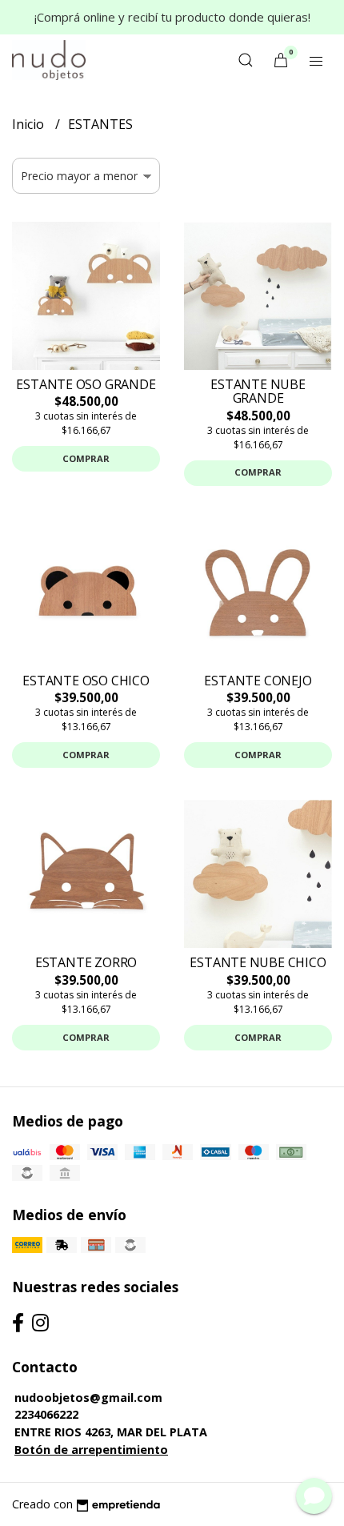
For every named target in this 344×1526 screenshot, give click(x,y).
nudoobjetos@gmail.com (88, 1397)
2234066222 (46, 1414)
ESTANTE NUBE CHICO (258, 962)
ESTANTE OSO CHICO (85, 680)
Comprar (86, 458)
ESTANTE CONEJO (257, 680)
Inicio (29, 124)
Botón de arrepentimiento (91, 1449)
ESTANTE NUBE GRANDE (257, 391)
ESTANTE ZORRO (86, 962)
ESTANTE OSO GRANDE (85, 384)
